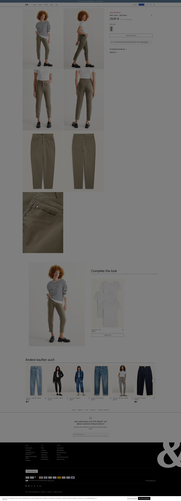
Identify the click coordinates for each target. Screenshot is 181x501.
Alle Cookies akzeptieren (144, 498)
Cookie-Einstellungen (132, 498)
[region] (90, 498)
